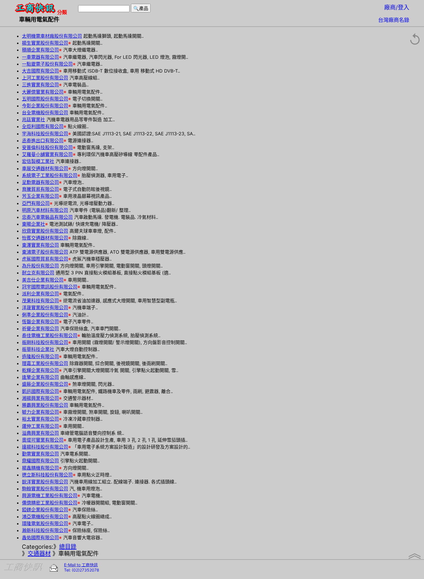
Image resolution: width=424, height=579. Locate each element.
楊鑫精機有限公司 (40, 468)
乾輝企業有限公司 (40, 370)
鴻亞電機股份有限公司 (45, 516)
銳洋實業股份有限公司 (45, 482)
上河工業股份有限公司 (45, 78)
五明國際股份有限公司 (45, 99)
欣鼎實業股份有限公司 (45, 231)
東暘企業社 (33, 224)
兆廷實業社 (33, 119)
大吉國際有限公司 (40, 71)
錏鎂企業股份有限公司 (45, 509)
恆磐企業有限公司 (40, 321)
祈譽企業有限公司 (40, 328)
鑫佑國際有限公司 (40, 537)
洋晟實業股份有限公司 (45, 307)
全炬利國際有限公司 (42, 126)
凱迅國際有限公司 (40, 391)
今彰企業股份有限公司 (45, 106)
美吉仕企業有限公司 (42, 280)
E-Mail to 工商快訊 (81, 564)
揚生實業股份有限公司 (45, 43)
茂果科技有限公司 (40, 300)
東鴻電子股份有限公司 (45, 252)
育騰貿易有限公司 (40, 189)
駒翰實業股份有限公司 (45, 488)
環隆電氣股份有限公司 (45, 523)
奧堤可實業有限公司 (42, 440)
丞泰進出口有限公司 (42, 140)
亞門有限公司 (36, 203)
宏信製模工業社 (38, 161)
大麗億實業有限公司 (42, 92)
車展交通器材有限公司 (45, 168)
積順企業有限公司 (40, 50)
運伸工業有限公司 (40, 426)
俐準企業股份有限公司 (45, 315)
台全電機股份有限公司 (45, 112)
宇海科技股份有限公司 (45, 133)
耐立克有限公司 (38, 273)
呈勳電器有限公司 (40, 182)
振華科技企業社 (38, 349)
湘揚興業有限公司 (40, 398)
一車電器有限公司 (40, 57)
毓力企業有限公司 (40, 412)
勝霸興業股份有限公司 (45, 405)
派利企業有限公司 (40, 294)
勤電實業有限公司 (40, 454)
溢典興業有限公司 (40, 433)
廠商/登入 (396, 7)
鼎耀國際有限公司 (40, 461)
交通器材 (39, 553)
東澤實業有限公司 (40, 245)
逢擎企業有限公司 (40, 377)
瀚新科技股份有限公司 (45, 530)
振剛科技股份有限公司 (45, 342)
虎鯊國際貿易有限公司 (45, 259)
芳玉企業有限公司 (40, 196)
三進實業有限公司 (40, 85)
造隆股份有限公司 (40, 356)
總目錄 (67, 546)
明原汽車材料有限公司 (45, 210)
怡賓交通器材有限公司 (45, 238)
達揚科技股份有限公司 (45, 447)
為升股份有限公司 (40, 266)
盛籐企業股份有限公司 (45, 384)
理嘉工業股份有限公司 (45, 363)
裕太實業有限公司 (40, 419)
